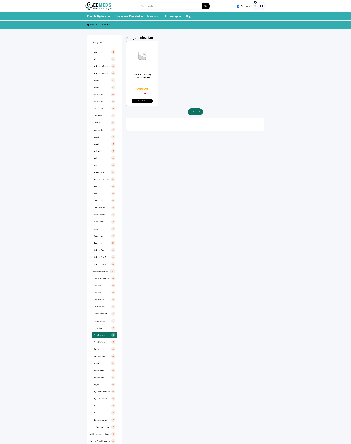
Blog (188, 16)
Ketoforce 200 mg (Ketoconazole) (142, 76)
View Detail (142, 101)
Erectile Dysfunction (99, 16)
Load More (195, 112)
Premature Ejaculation (129, 16)
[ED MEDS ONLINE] (98, 6)
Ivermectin (153, 16)
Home (91, 25)
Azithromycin (173, 16)
